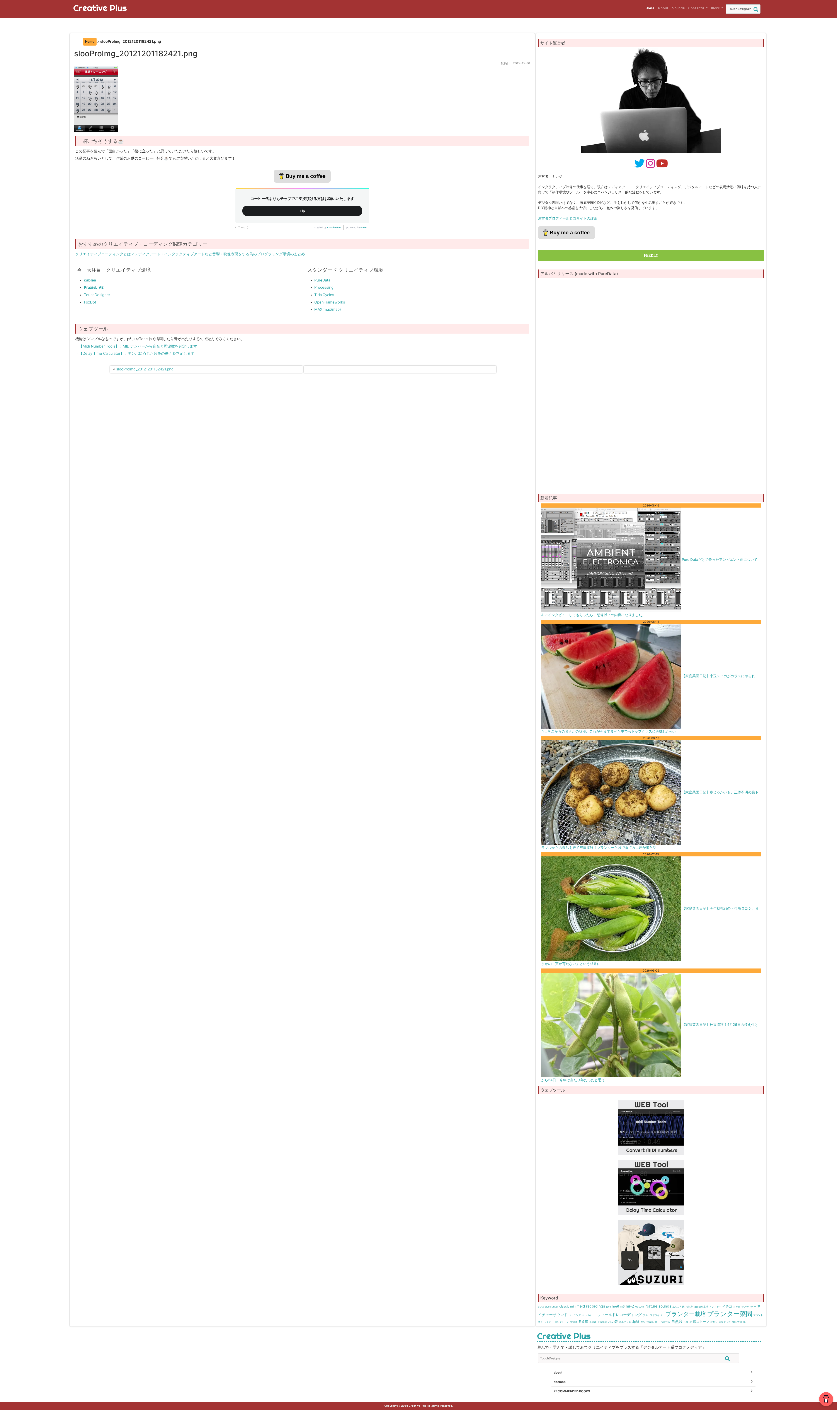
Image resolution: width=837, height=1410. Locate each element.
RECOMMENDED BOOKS (572, 1391)
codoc (364, 227)
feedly (651, 255)
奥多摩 (583, 1322)
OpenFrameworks (329, 302)
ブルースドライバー (653, 1315)
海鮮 (636, 1321)
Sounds (678, 8)
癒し (657, 1322)
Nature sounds (658, 1306)
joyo (608, 1306)
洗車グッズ (625, 1322)
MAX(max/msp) (327, 309)
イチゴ (727, 1306)
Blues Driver (551, 1306)
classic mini (567, 1306)
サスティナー (749, 1306)
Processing (323, 287)
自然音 (676, 1321)
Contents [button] (696, 8)
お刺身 (689, 1306)
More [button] (716, 8)
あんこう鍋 (678, 1306)
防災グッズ (725, 1322)
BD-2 (541, 1306)
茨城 (686, 1322)
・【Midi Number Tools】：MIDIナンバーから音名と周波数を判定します (136, 346)
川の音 (592, 1322)
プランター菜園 (729, 1314)
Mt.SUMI (639, 1306)
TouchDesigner (97, 295)
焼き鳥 (650, 1322)
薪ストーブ (701, 1322)
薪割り (714, 1322)
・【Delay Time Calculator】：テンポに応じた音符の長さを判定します (134, 353)
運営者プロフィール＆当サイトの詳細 (567, 218)
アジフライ (715, 1306)
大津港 (573, 1322)
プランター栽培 (685, 1314)
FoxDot (90, 302)
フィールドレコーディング (619, 1314)
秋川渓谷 (665, 1322)
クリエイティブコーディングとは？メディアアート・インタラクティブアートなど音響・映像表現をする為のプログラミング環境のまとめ (190, 254)
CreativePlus (334, 227)
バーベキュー (589, 1315)
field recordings (591, 1306)
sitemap (560, 1382)
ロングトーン (562, 1322)
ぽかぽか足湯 (701, 1306)
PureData (322, 280)
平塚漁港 (602, 1322)
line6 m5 (618, 1306)
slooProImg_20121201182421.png (145, 369)
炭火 (643, 1322)
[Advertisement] (651, 455)
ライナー (548, 1322)
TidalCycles (324, 295)
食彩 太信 (737, 1322)
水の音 (613, 1322)
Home (650, 8)
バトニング (575, 1315)
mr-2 (630, 1306)
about (558, 1372)
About (663, 8)
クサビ (736, 1306)
